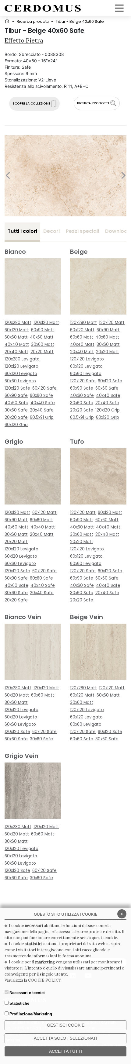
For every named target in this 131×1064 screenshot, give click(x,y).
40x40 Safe (42, 403)
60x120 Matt (17, 330)
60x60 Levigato (20, 381)
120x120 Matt (46, 322)
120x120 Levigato (21, 366)
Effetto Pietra (24, 40)
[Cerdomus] (43, 7)
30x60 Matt (42, 344)
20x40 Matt (16, 352)
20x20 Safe (16, 417)
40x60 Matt (42, 337)
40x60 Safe (16, 403)
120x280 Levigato (22, 359)
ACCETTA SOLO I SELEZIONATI (65, 1038)
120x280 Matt (18, 322)
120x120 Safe (17, 388)
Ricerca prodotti (33, 21)
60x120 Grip (16, 425)
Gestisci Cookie (65, 1025)
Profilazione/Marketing (30, 1014)
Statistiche (19, 1003)
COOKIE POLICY (44, 980)
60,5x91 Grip (42, 417)
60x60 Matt (16, 337)
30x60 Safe (16, 410)
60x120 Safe (44, 388)
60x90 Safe (16, 395)
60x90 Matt (42, 330)
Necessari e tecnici (27, 992)
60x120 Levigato (21, 374)
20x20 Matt (42, 352)
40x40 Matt (17, 344)
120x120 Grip (107, 410)
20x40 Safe (42, 410)
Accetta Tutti (65, 1051)
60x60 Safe (41, 395)
